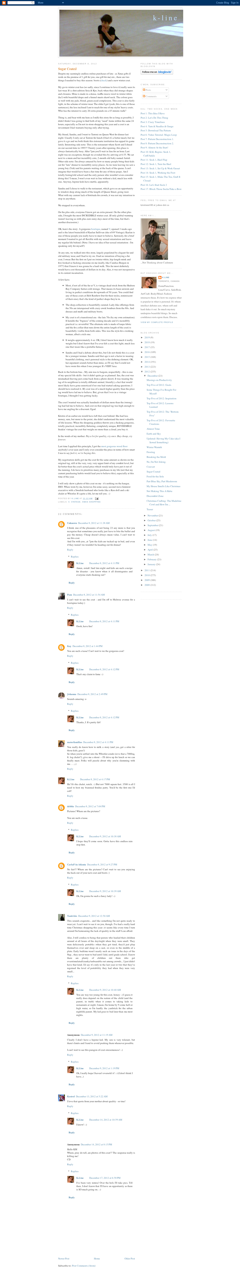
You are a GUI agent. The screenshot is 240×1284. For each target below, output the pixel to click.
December (153, 375)
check (104, 80)
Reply (70, 549)
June (150, 540)
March (151, 554)
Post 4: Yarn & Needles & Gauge (157, 126)
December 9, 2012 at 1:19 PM (104, 1068)
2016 (147, 352)
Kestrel (71, 1096)
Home (97, 1258)
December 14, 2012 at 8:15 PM (96, 1144)
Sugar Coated (153, 471)
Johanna (71, 694)
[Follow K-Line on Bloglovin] (157, 73)
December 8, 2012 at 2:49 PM (92, 694)
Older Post (129, 1258)
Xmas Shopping (91, 502)
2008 (147, 585)
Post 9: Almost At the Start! (154, 147)
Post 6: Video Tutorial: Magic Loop (159, 134)
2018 (147, 342)
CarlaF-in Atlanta (76, 864)
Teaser (150, 509)
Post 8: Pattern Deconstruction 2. (157, 143)
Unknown (72, 523)
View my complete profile (157, 322)
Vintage (76, 502)
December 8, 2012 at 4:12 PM (104, 669)
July (150, 535)
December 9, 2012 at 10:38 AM (105, 836)
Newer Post (63, 1258)
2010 (147, 575)
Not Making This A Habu (159, 491)
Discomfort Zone (155, 496)
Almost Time (153, 428)
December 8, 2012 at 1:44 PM (88, 646)
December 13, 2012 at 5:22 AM (92, 1096)
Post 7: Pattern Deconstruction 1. (157, 139)
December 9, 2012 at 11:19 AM (96, 1035)
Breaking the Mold (156, 457)
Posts (148, 90)
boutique (95, 229)
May (150, 544)
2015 (147, 357)
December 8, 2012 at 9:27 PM (102, 864)
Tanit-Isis (72, 916)
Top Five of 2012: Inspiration (161, 398)
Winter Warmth (154, 447)
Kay (69, 646)
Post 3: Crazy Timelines (153, 122)
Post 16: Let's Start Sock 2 (154, 185)
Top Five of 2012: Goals (159, 385)
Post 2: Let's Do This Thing (154, 117)
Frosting (151, 452)
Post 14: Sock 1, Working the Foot (158, 172)
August (151, 530)
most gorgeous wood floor (114, 446)
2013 (147, 366)
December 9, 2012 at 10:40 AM (105, 989)
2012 (147, 371)
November (153, 515)
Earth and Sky (154, 433)
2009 (147, 580)
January (152, 564)
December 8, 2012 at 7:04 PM (90, 806)
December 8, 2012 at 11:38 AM (94, 523)
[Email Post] (96, 498)
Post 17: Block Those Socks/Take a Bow (161, 189)
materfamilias (74, 742)
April (150, 549)
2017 (147, 347)
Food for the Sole (155, 476)
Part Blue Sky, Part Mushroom (162, 481)
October (152, 520)
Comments (151, 96)
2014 (147, 361)
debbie (70, 806)
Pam (69, 594)
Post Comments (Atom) (83, 1265)
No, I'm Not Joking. (156, 461)
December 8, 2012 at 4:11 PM (104, 563)
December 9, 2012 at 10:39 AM (105, 891)
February (152, 559)
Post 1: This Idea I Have (153, 113)
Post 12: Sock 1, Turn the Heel (156, 164)
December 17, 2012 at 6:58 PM (105, 1177)
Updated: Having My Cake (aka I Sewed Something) (163, 440)
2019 (147, 337)
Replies (75, 556)
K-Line (165, 17)
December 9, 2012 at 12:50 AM (94, 916)
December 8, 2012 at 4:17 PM (95, 779)
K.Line (80, 563)
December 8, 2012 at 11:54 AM (89, 594)
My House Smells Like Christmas (163, 486)
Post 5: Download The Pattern (156, 130)
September (153, 525)
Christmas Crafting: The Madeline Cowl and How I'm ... (164, 502)
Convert (151, 466)
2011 (147, 570)
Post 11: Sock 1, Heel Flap (154, 159)
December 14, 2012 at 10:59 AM (105, 1119)
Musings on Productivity (159, 380)
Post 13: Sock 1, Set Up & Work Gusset (160, 168)
